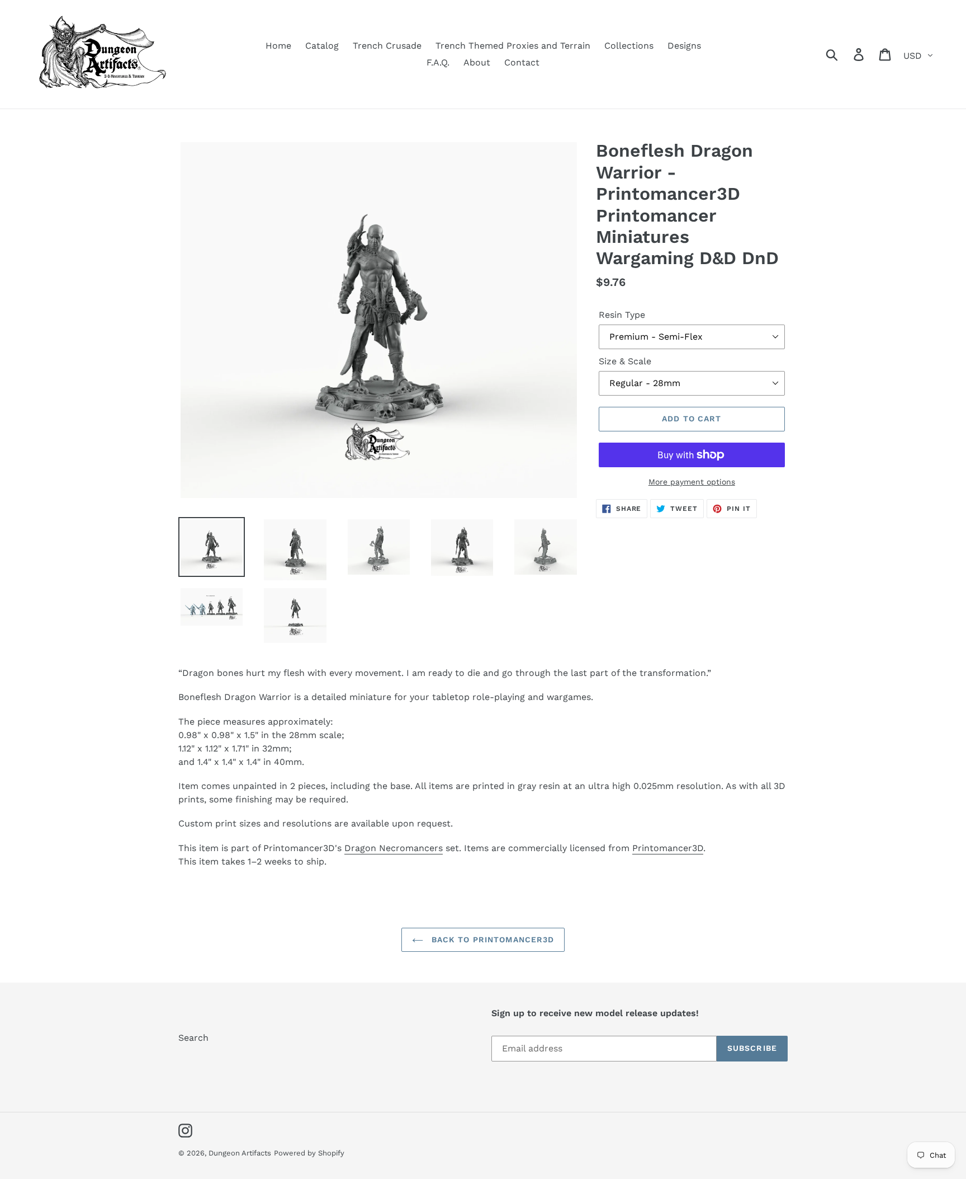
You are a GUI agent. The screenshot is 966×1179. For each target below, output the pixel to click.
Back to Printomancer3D (492, 939)
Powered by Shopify (309, 1153)
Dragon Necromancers (393, 848)
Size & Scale (625, 361)
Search (193, 1037)
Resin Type (622, 314)
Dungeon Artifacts (240, 1153)
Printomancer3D (667, 848)
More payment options (691, 481)
